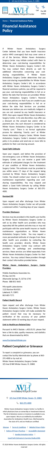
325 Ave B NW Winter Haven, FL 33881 (26, 1)
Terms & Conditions (19, 427)
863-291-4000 (25, 403)
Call (37, 10)
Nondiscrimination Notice (24, 435)
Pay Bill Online (43, 12)
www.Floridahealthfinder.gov (14, 340)
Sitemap (6, 427)
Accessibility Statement (37, 431)
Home (5, 21)
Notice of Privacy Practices (15, 431)
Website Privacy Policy (37, 427)
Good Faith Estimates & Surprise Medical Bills (24, 438)
